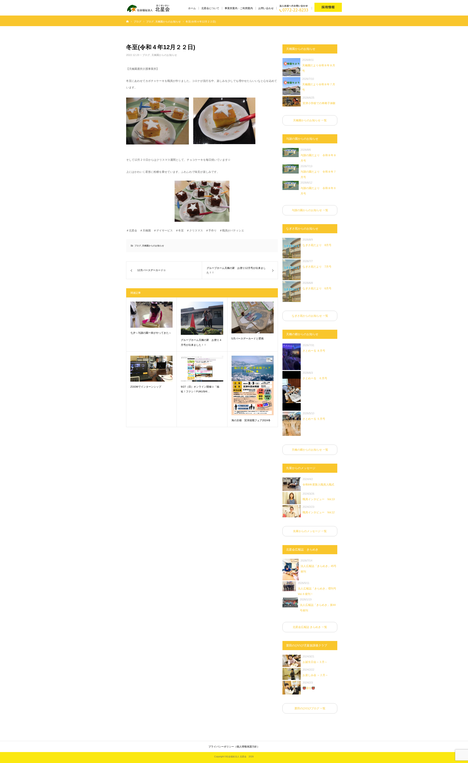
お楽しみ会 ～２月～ (315, 672)
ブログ (146, 55)
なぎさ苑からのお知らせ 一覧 (310, 315)
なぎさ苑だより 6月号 (317, 285)
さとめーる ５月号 (314, 416)
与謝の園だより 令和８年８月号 (318, 155)
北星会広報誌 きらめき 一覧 (310, 627)
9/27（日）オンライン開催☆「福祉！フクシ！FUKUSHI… (200, 389)
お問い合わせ (266, 8)
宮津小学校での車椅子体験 (319, 100)
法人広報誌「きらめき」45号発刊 (318, 566)
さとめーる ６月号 (315, 375)
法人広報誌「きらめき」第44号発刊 (318, 605)
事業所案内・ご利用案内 (239, 8)
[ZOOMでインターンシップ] (151, 369)
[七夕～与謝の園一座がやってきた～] (151, 315)
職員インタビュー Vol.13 (319, 496)
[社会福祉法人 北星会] (150, 8)
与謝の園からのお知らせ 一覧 (310, 210)
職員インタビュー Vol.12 (319, 509)
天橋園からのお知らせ (164, 55)
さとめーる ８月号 (314, 348)
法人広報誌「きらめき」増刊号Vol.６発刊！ (317, 588)
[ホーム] (127, 21)
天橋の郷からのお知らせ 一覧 (310, 449)
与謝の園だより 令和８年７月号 (318, 172)
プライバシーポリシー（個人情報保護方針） (234, 746)
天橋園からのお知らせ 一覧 (310, 120)
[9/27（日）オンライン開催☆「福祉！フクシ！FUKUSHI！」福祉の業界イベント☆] (202, 369)
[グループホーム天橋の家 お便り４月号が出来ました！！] (202, 318)
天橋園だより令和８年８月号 (318, 65)
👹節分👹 (309, 685)
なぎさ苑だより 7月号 (317, 264)
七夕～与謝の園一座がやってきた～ (150, 332)
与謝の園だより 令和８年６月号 (318, 188)
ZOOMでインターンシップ (145, 386)
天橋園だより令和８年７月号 (318, 84)
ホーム (192, 8)
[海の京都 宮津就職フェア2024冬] (252, 385)
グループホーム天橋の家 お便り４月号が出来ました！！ (201, 342)
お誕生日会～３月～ (315, 659)
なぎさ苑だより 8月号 (317, 242)
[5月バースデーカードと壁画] (252, 317)
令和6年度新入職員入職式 (318, 481)
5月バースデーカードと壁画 (247, 338)
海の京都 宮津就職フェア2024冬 (251, 420)
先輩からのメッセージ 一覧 (310, 531)
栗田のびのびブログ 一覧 (310, 708)
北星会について (210, 8)
